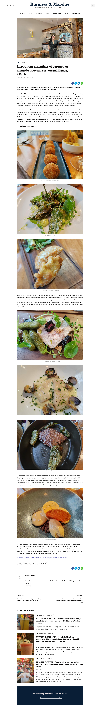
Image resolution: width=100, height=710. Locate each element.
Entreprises (57, 13)
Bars (30, 13)
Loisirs (48, 13)
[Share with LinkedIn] (79, 83)
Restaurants (39, 13)
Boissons (23, 13)
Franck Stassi (30, 575)
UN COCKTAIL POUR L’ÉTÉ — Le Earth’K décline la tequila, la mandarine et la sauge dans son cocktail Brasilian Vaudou (58, 619)
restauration (42, 563)
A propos (66, 13)
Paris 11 (33, 563)
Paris (25, 563)
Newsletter (76, 13)
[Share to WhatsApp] (82, 83)
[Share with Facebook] (72, 83)
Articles (28, 587)
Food (19, 563)
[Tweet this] (75, 83)
